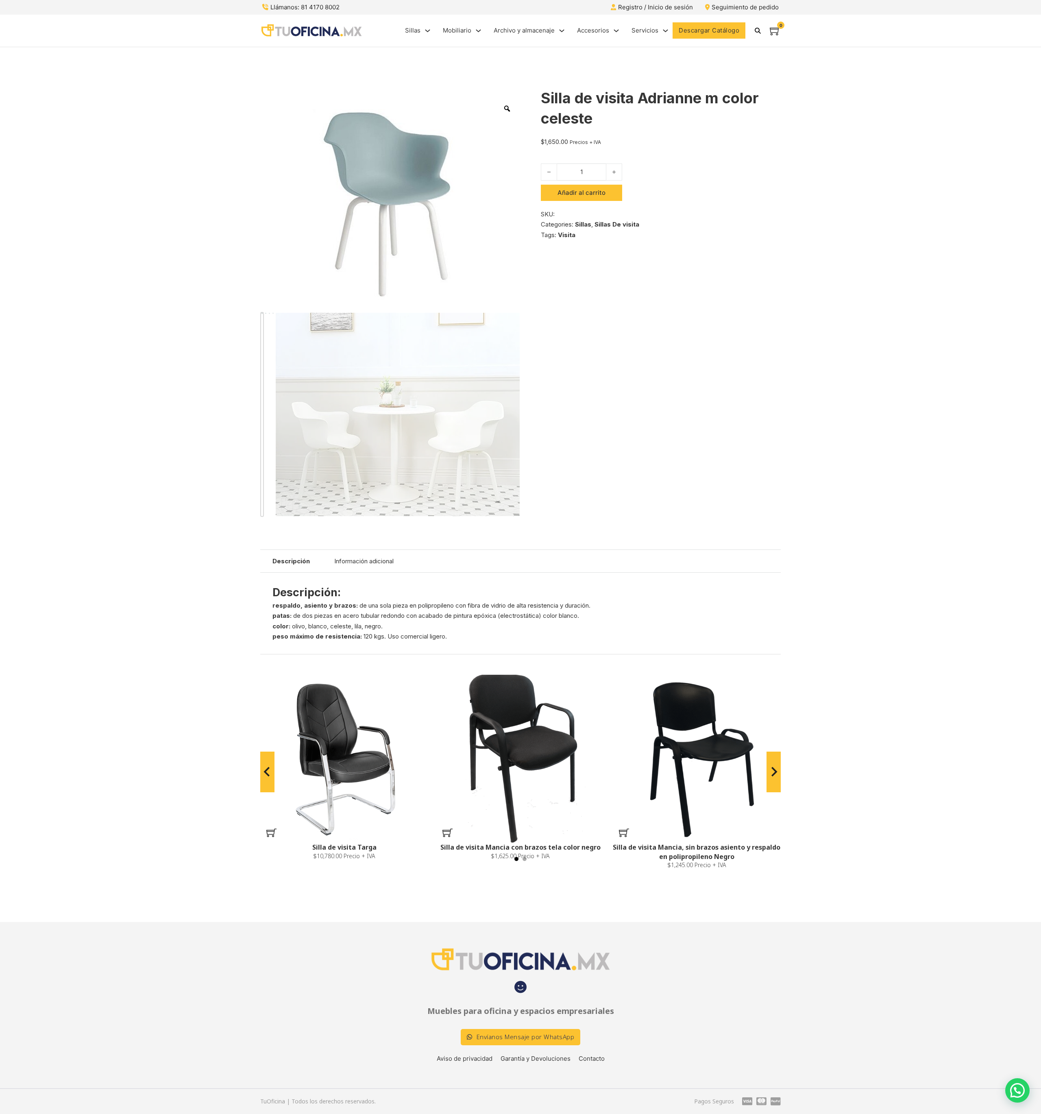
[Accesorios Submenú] (616, 31)
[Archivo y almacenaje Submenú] (562, 31)
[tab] (516, 859)
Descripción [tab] (291, 561)
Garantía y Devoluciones (536, 1058)
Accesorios (593, 30)
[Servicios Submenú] (665, 31)
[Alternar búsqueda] (757, 30)
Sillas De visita (617, 224)
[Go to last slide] (267, 772)
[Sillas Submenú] (428, 31)
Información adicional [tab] (364, 561)
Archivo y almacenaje (524, 30)
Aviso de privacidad (464, 1058)
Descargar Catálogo (709, 30)
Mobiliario (457, 30)
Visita (566, 235)
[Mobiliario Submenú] (478, 31)
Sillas (412, 30)
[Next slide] (774, 772)
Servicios (645, 30)
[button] (271, 832)
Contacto (592, 1058)
